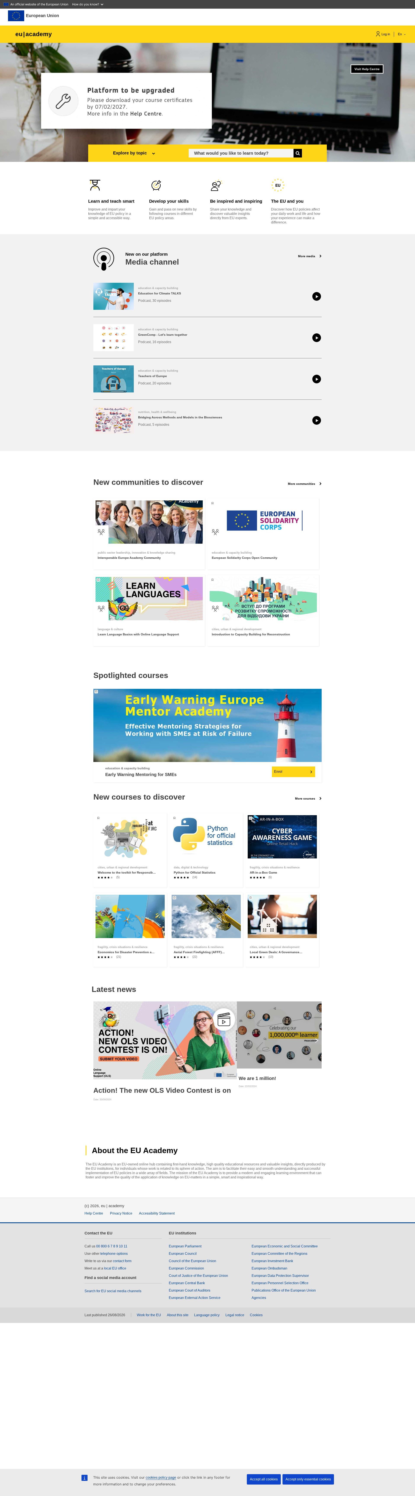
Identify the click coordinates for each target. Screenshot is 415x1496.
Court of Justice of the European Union (198, 1275)
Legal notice (234, 1315)
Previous (97, 1040)
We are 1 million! (257, 1078)
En (400, 34)
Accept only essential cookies (308, 1479)
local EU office (115, 1268)
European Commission (186, 1268)
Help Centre (94, 1213)
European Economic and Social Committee (285, 1246)
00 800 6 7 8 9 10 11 (111, 1246)
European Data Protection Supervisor (280, 1275)
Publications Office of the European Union (284, 1290)
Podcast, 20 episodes (154, 383)
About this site (177, 1315)
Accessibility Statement (157, 1213)
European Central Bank (187, 1283)
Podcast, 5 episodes (153, 424)
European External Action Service (194, 1298)
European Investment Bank (272, 1261)
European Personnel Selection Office (280, 1283)
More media (307, 256)
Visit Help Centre (367, 69)
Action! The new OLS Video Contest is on (162, 1090)
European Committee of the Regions (279, 1253)
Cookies (256, 1315)
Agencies (259, 1298)
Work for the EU (149, 1315)
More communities (302, 483)
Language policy (207, 1315)
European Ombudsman (269, 1268)
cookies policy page (161, 1477)
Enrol (278, 771)
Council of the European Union (192, 1261)
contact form (122, 1261)
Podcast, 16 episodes (154, 342)
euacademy (33, 34)
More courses (305, 798)
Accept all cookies (264, 1479)
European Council (183, 1253)
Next (318, 1040)
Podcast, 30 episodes (154, 300)
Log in (385, 34)
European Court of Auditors (189, 1290)
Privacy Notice (121, 1213)
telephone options (114, 1253)
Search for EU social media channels (113, 1291)
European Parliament (185, 1246)
